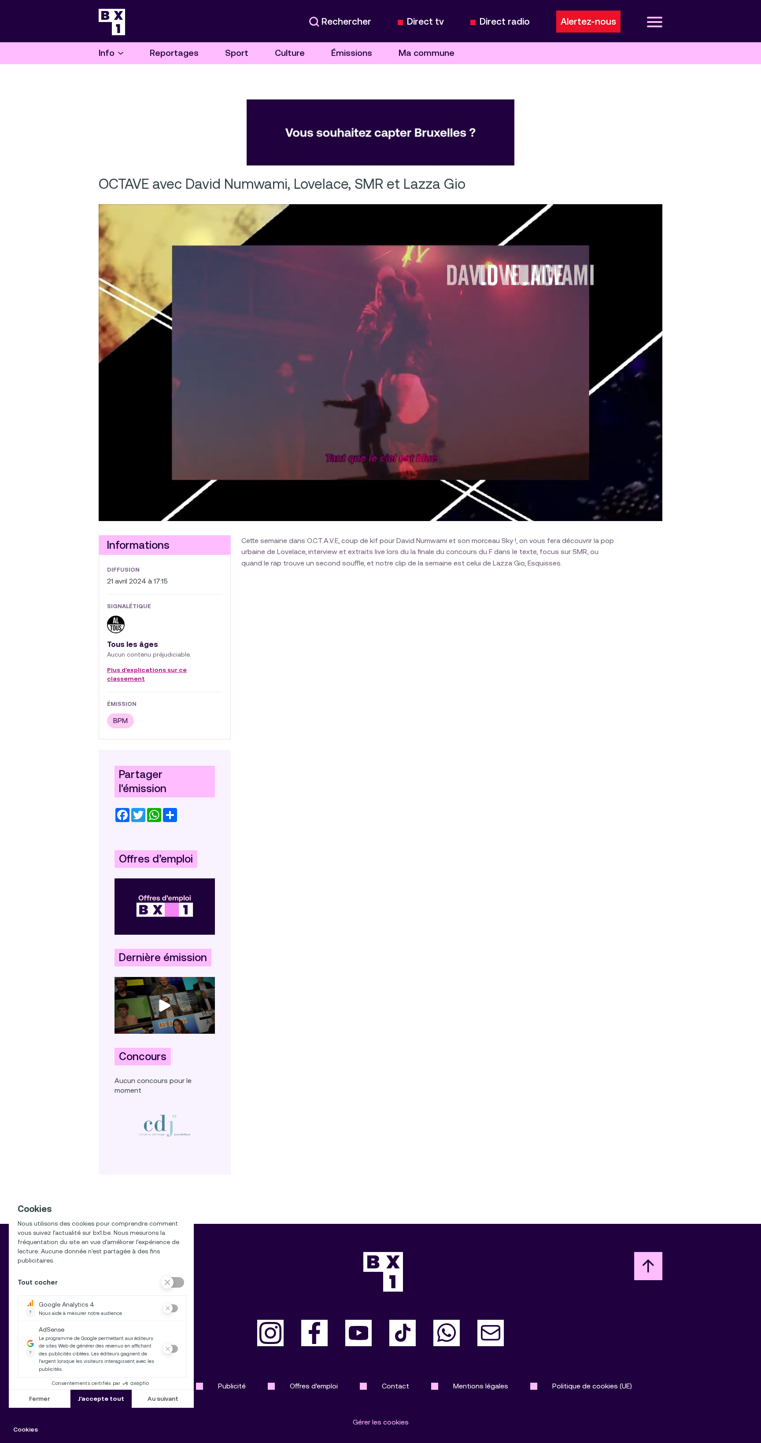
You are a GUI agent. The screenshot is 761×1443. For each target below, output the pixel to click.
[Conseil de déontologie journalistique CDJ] (164, 1125)
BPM (120, 721)
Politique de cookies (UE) (592, 1386)
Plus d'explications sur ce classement (147, 674)
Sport (236, 53)
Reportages (174, 53)
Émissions (351, 53)
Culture (290, 53)
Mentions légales (480, 1386)
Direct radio (505, 21)
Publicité (232, 1386)
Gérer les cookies (381, 1422)
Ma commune (426, 53)
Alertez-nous (588, 21)
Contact (395, 1386)
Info (107, 53)
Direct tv (425, 21)
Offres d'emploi (314, 1386)
